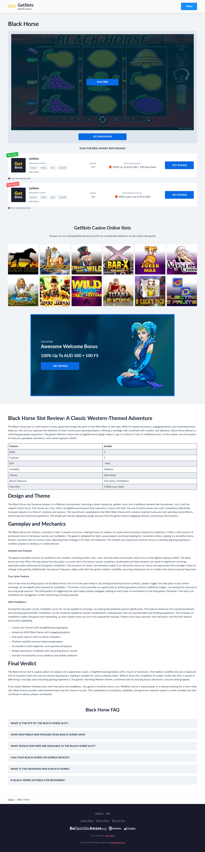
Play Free (102, 82)
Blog (108, 813)
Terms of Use (118, 821)
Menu (189, 6)
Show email (110, 836)
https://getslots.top (117, 843)
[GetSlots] (18, 165)
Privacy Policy (102, 821)
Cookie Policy (87, 821)
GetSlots (34, 158)
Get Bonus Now (102, 137)
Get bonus (179, 165)
